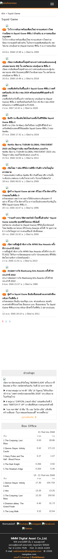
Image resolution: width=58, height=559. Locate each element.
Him (7, 491)
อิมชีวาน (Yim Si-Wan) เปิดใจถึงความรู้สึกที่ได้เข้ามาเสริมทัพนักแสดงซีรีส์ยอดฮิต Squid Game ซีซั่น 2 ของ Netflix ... (27, 128)
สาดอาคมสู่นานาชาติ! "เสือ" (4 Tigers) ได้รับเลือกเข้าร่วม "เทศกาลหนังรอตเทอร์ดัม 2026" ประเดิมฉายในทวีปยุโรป (28, 393)
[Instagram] (35, 524)
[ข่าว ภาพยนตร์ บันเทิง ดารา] (8, 2)
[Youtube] (22, 524)
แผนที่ (16, 557)
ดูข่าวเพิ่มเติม (27, 417)
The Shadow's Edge (14, 469)
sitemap (25, 557)
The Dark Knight (12, 464)
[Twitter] (27, 528)
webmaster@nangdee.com (27, 551)
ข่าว (3, 13)
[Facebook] (48, 524)
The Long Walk (12, 511)
